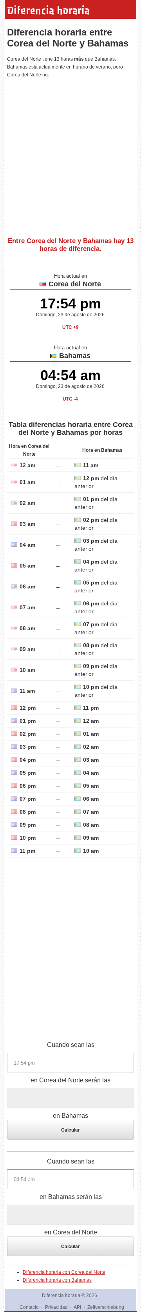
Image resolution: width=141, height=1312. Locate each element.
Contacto (29, 1307)
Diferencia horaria (48, 11)
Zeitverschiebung (105, 1307)
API (77, 1307)
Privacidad (56, 1307)
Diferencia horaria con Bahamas (57, 1280)
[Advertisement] (70, 154)
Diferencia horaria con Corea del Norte (64, 1272)
